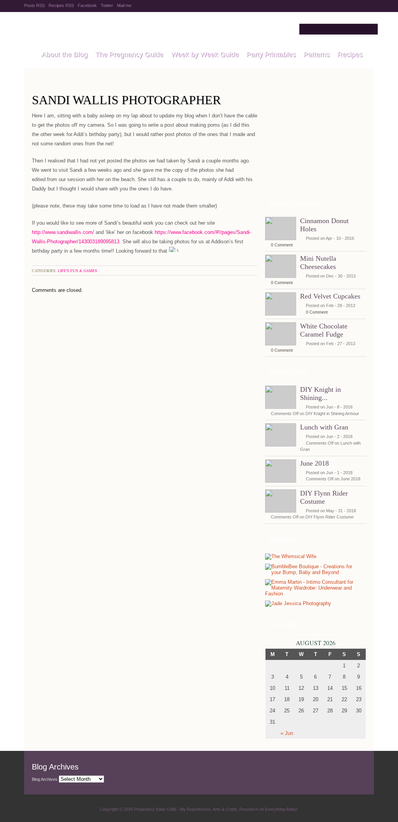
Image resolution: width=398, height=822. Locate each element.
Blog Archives (45, 779)
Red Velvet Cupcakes (330, 296)
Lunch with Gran (324, 427)
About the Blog (64, 54)
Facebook (87, 5)
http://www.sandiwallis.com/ (63, 232)
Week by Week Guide (205, 54)
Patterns (317, 54)
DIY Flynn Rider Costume (324, 497)
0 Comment (282, 245)
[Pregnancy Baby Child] (29, 55)
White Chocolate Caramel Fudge (323, 330)
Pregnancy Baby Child (121, 29)
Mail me (124, 5)
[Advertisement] (315, 143)
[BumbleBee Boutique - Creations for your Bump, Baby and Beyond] (313, 572)
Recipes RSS (61, 5)
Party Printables (271, 54)
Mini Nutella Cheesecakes (318, 263)
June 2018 (314, 463)
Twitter (107, 5)
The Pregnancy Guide (129, 54)
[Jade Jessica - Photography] (298, 604)
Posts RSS (34, 5)
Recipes (350, 54)
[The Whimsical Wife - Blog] (290, 557)
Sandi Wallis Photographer (126, 100)
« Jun (287, 733)
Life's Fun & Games (77, 270)
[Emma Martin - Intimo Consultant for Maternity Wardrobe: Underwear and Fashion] (313, 594)
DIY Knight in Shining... (320, 393)
